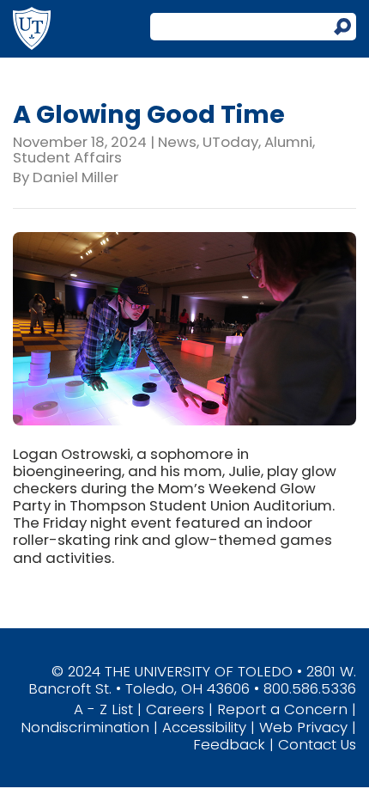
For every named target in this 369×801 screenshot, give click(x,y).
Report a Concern (282, 709)
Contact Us (317, 744)
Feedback (229, 744)
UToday (230, 141)
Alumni (288, 141)
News (177, 141)
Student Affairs (67, 157)
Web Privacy (303, 727)
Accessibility (204, 727)
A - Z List (103, 709)
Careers (175, 709)
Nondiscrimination (85, 727)
